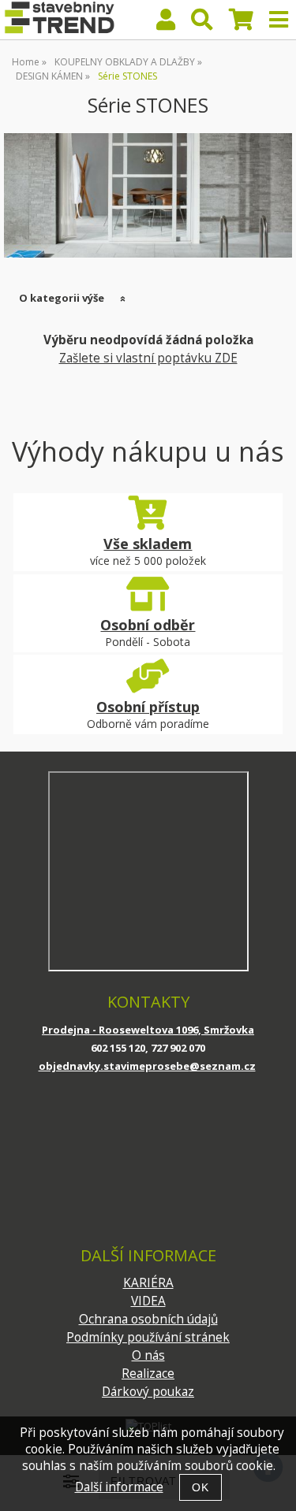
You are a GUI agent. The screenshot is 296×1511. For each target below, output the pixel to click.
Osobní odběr (147, 624)
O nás (148, 1355)
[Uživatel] (165, 23)
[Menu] (278, 20)
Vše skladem (147, 543)
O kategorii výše (61, 298)
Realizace (148, 1373)
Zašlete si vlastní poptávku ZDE (148, 358)
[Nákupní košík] (241, 23)
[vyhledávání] (202, 23)
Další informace (119, 1487)
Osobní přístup (148, 706)
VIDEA (148, 1301)
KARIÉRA (148, 1283)
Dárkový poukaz (148, 1391)
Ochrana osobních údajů (148, 1319)
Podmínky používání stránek (148, 1337)
